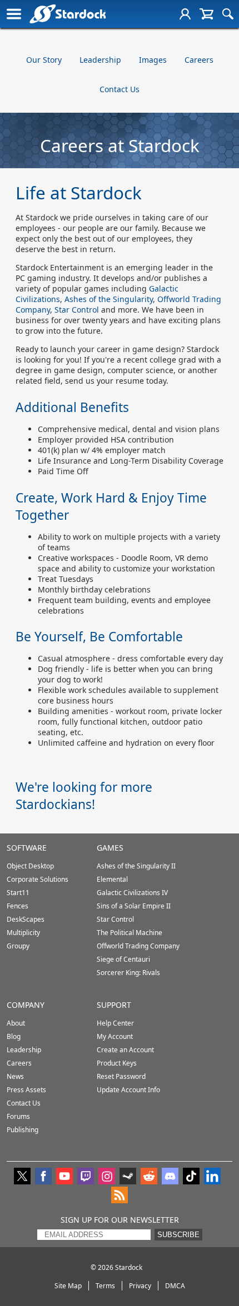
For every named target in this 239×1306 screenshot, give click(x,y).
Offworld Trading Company (138, 946)
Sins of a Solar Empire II (134, 906)
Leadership (100, 59)
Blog (14, 1036)
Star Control (76, 309)
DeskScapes (25, 919)
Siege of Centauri (123, 959)
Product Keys (117, 1063)
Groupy (18, 946)
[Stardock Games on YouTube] (64, 1177)
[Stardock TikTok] (191, 1177)
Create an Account (125, 1049)
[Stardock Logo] (67, 13)
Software (27, 847)
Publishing (22, 1129)
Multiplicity (23, 932)
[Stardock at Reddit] (149, 1177)
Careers (199, 59)
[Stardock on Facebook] (43, 1177)
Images (153, 59)
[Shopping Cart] (206, 13)
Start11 (18, 892)
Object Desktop (30, 866)
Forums (18, 1116)
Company (25, 1004)
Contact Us (119, 89)
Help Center (115, 1023)
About (16, 1023)
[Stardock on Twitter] (22, 1177)
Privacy (140, 1285)
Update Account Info (128, 1089)
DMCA (175, 1285)
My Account (115, 1036)
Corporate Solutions (37, 879)
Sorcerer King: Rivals (128, 972)
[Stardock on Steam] (128, 1177)
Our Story (44, 59)
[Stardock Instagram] (106, 1177)
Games (110, 847)
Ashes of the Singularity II (136, 866)
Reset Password (121, 1076)
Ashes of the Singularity (108, 299)
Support (114, 1004)
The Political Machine (129, 932)
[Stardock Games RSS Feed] (119, 1196)
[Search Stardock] (227, 13)
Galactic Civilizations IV (132, 892)
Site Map (68, 1285)
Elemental (112, 879)
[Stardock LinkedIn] (212, 1177)
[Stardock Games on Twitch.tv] (85, 1177)
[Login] (185, 13)
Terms (105, 1285)
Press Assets (26, 1089)
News (15, 1076)
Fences (17, 906)
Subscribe (178, 1234)
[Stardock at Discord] (170, 1177)
